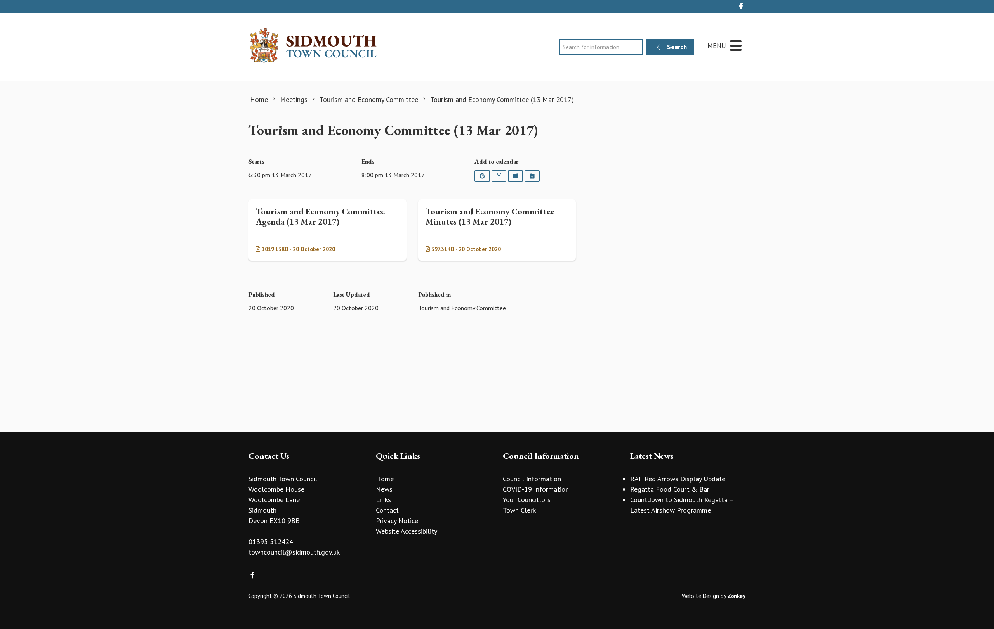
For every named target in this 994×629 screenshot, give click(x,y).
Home (385, 478)
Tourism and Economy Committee (462, 308)
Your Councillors (527, 499)
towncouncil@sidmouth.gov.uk (294, 552)
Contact (387, 510)
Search (676, 47)
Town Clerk (519, 510)
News (384, 489)
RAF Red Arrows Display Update (677, 478)
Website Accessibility (406, 531)
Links (383, 499)
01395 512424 (270, 541)
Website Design (700, 596)
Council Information (532, 478)
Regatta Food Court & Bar (669, 489)
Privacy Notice (397, 520)
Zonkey (737, 596)
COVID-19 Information (536, 489)
